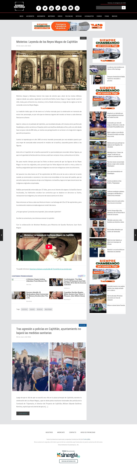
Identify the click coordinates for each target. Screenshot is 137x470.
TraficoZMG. (87, 439)
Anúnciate (61, 432)
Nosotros (49, 432)
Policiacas (69, 16)
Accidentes (30, 16)
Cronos (99, 16)
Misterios (51, 16)
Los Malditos (89, 16)
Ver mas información (68, 461)
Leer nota (23, 413)
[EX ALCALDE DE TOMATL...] (135, 235)
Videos (60, 16)
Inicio (21, 16)
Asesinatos (41, 16)
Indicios (114, 16)
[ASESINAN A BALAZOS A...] (1, 235)
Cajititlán (24, 309)
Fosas (107, 16)
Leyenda (32, 309)
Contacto (72, 432)
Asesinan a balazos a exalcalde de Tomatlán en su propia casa (51, 269)
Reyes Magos (48, 309)
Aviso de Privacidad (88, 432)
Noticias (79, 16)
